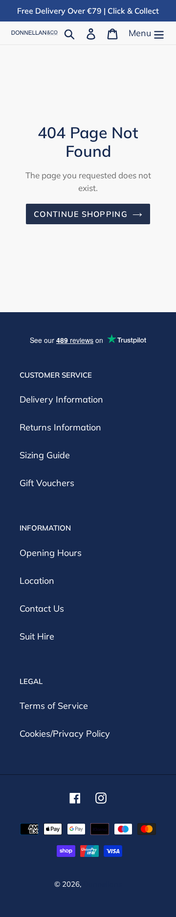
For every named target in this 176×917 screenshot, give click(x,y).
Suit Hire (37, 636)
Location (37, 580)
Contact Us (42, 608)
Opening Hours (51, 552)
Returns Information (60, 427)
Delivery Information (61, 399)
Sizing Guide (45, 455)
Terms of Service (54, 705)
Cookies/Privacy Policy (65, 733)
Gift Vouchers (47, 483)
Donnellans (102, 884)
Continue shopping (81, 214)
